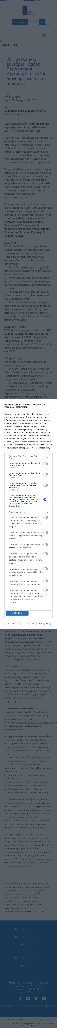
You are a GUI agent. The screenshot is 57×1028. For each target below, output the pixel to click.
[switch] (45, 463)
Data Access (28, 623)
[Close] (51, 405)
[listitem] (28, 457)
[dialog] (28, 514)
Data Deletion (12, 623)
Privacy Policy (45, 623)
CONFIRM (17, 613)
